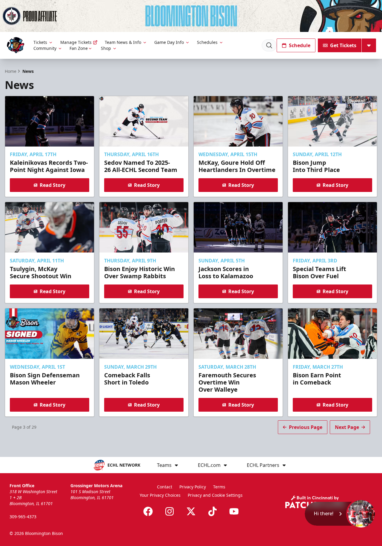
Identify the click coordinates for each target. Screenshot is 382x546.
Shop (106, 48)
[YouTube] (234, 511)
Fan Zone (79, 48)
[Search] (269, 45)
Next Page (347, 427)
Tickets (40, 42)
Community (44, 48)
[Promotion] (191, 16)
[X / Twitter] (191, 511)
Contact (164, 487)
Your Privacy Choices (160, 495)
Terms (219, 487)
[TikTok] (212, 511)
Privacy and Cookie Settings (215, 495)
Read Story (52, 185)
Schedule (299, 45)
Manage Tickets (76, 42)
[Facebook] (148, 511)
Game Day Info (169, 42)
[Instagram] (169, 511)
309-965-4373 (23, 516)
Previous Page (305, 427)
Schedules (207, 42)
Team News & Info (123, 42)
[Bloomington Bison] (15, 45)
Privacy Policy (192, 487)
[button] (340, 514)
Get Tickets (343, 45)
